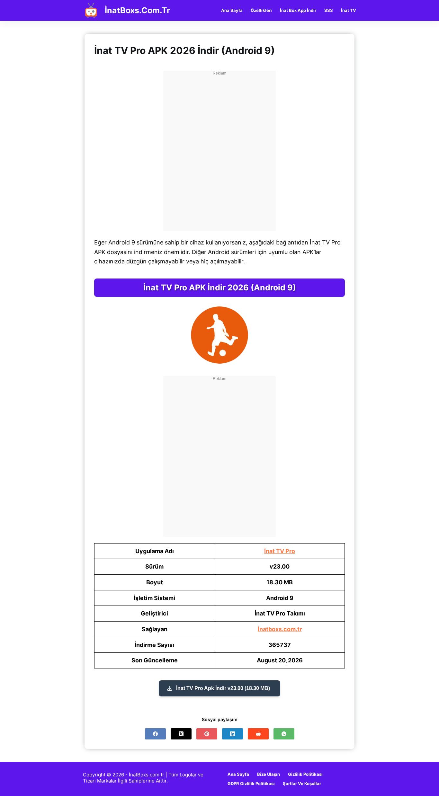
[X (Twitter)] (181, 733)
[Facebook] (155, 733)
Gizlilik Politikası (305, 774)
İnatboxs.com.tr (280, 629)
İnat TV (348, 10)
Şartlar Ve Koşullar (302, 783)
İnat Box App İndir (298, 10)
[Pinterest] (206, 733)
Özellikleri (261, 10)
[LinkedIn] (232, 733)
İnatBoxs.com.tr (137, 10)
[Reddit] (258, 733)
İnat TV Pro (279, 551)
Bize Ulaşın (268, 774)
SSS (328, 10)
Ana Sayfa (232, 10)
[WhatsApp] (283, 733)
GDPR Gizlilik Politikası (251, 783)
